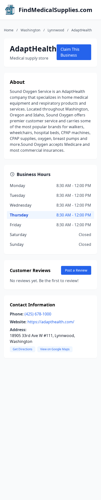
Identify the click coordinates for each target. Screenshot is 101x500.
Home (8, 30)
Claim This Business (70, 52)
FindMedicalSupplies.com (55, 10)
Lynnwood (56, 30)
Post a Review (76, 270)
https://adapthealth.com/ (50, 322)
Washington (30, 30)
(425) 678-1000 (38, 314)
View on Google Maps (55, 349)
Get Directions (22, 349)
